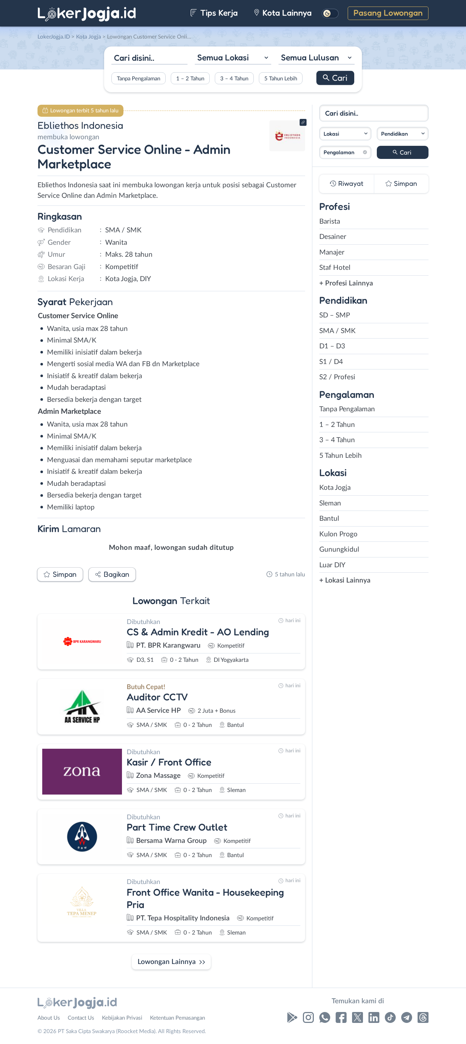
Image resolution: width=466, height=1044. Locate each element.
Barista (329, 221)
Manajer (331, 252)
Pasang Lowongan (388, 12)
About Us (48, 1018)
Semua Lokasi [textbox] (223, 57)
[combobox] (233, 58)
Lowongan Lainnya (167, 962)
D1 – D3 (332, 346)
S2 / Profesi (337, 377)
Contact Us (81, 1018)
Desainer (332, 236)
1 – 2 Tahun (190, 78)
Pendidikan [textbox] (394, 133)
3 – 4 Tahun (234, 78)
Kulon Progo (338, 534)
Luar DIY (332, 565)
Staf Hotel (334, 267)
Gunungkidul (339, 549)
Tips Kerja (218, 12)
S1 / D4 (331, 362)
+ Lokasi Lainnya (345, 580)
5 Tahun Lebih (280, 78)
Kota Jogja (335, 487)
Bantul (329, 518)
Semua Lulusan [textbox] (310, 57)
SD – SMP (334, 315)
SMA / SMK (337, 331)
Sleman (330, 503)
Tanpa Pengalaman (138, 78)
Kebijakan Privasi (122, 1018)
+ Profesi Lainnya (346, 283)
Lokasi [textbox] (331, 133)
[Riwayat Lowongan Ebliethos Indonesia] (287, 149)
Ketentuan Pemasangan (177, 1018)
